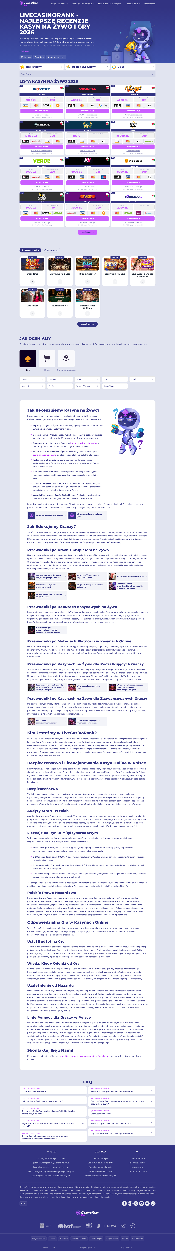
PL (22, 1203)
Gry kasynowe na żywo (82, 4)
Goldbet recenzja (133, 151)
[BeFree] (123, 1225)
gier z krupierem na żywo (44, 455)
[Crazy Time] (32, 271)
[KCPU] (89, 1225)
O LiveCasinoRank (137, 1158)
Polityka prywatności (88, 1247)
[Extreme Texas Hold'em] (87, 303)
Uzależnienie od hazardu (100, 1171)
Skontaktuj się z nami (137, 1171)
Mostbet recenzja (42, 115)
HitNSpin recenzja (87, 222)
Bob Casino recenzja (42, 222)
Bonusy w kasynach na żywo (100, 1162)
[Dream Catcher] (87, 271)
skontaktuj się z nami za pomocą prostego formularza (83, 1056)
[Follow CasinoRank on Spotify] (147, 1203)
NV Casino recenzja (87, 186)
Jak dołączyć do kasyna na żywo (51, 1158)
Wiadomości (149, 4)
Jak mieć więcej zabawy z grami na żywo (51, 1162)
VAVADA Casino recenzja (87, 115)
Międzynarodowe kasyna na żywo (100, 1175)
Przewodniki (132, 4)
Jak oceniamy (137, 1167)
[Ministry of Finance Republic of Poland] (46, 1225)
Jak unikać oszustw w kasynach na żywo (51, 1167)
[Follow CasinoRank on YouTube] (141, 1203)
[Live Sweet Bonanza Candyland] (142, 271)
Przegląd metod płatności (100, 1167)
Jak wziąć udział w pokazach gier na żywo (51, 1175)
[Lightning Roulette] (60, 271)
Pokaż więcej (86, 232)
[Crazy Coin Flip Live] (115, 271)
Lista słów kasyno (101, 1158)
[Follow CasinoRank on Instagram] (130, 1203)
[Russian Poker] (60, 303)
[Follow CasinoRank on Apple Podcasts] (153, 1203)
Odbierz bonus (41, 111)
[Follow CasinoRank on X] (135, 1203)
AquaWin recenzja (87, 151)
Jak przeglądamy (137, 1162)
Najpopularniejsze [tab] (31, 250)
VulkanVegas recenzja (133, 115)
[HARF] (69, 1225)
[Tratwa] (106, 1225)
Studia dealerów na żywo (109, 4)
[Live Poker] (32, 303)
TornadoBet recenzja (133, 222)
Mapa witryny (126, 1247)
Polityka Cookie (49, 1247)
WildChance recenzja (133, 186)
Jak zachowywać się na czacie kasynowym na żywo (51, 1171)
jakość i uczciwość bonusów (83, 443)
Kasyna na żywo (58, 4)
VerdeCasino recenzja (41, 186)
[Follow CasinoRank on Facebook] (124, 1203)
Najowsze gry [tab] (52, 250)
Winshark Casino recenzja (41, 151)
